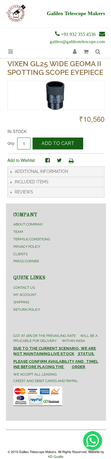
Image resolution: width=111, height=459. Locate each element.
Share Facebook (47, 160)
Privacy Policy (26, 247)
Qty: (11, 143)
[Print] (71, 160)
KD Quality (56, 456)
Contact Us (24, 288)
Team (18, 232)
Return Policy (26, 309)
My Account (24, 295)
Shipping (21, 302)
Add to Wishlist (21, 160)
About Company (28, 224)
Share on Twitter (59, 160)
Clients (20, 254)
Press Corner (26, 261)
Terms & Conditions (31, 239)
